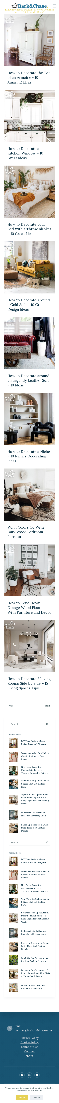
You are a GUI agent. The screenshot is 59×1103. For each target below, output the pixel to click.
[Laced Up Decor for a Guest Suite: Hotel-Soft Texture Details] (13, 828)
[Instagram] (22, 1075)
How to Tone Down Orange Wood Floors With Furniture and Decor (29, 608)
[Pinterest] (29, 1075)
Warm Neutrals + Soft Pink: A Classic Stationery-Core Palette (35, 756)
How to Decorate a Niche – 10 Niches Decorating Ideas (28, 456)
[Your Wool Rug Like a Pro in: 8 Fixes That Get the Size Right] (13, 784)
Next (47, 706)
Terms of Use (29, 1047)
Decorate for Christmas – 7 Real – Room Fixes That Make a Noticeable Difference (35, 973)
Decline (36, 1097)
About (29, 1056)
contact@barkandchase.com (33, 1030)
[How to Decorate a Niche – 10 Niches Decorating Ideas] (30, 419)
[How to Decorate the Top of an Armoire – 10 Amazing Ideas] (30, 40)
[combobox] (26, 724)
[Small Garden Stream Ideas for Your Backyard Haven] (13, 960)
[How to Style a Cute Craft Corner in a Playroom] (13, 987)
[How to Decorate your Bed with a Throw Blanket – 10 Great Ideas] (30, 192)
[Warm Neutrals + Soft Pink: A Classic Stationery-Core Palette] (13, 757)
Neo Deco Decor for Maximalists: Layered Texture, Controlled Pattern (34, 770)
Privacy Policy (29, 1038)
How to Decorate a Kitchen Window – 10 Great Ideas (25, 153)
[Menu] (54, 6)
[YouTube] (37, 1075)
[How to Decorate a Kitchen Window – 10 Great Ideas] (30, 116)
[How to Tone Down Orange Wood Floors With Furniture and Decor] (30, 570)
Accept (22, 1097)
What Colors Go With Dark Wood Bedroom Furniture (25, 532)
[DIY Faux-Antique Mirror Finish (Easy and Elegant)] (13, 743)
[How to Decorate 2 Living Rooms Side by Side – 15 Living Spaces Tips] (30, 646)
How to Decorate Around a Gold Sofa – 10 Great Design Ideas (28, 305)
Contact (29, 1051)
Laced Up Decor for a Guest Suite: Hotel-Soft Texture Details (34, 827)
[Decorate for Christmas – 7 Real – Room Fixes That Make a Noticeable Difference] (13, 974)
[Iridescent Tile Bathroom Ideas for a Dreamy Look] (13, 815)
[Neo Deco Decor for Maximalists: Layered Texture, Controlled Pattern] (13, 770)
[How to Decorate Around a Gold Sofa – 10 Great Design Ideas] (30, 267)
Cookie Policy (29, 1042)
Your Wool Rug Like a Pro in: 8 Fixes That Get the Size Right (35, 783)
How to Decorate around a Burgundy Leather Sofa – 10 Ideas (28, 380)
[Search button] (47, 724)
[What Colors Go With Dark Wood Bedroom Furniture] (30, 495)
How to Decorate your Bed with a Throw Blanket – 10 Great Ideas (29, 229)
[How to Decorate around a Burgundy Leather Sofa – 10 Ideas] (30, 343)
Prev (11, 706)
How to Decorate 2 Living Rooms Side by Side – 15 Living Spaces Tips (29, 683)
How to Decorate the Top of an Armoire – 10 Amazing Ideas (29, 78)
